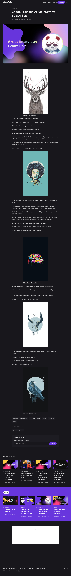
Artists (38, 418)
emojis (23, 507)
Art (34, 418)
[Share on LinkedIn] (19, 430)
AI (30, 418)
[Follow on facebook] (64, 568)
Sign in (55, 2)
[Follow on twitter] (67, 568)
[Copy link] (22, 430)
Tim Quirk (15, 19)
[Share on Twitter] (16, 430)
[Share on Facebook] (13, 430)
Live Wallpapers (58, 471)
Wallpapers (51, 418)
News (55, 507)
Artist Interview (23, 418)
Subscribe (61, 2)
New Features (24, 471)
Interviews (14, 8)
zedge (14, 421)
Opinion (7, 507)
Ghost (19, 570)
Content (44, 418)
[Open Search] (67, 2)
